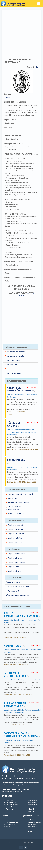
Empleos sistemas (13, 369)
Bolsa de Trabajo (30, 778)
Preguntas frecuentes (34, 822)
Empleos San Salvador (16, 534)
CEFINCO (8, 97)
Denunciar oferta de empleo (18, 595)
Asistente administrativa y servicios (21, 494)
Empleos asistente (14, 571)
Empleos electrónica (14, 373)
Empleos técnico (12, 365)
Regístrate (9, 800)
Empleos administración (16, 562)
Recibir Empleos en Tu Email (18, 587)
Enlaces (30, 831)
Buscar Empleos (14, 582)
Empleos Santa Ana (15, 538)
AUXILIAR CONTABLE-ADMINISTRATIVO (16, 705)
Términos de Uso (14, 591)
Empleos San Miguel (15, 529)
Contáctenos (32, 820)
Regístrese (9, 820)
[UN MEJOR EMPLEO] (13, 3)
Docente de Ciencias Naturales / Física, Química (21, 735)
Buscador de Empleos (26, 294)
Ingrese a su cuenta (12, 822)
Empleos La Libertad (15, 525)
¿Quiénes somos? (33, 824)
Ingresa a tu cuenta (12, 802)
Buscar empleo (32, 804)
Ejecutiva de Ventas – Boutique (19, 502)
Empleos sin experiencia (16, 554)
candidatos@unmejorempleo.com (21, 785)
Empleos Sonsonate (15, 542)
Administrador (13, 498)
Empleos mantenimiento (15, 356)
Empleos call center (15, 558)
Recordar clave (11, 824)
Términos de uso (33, 807)
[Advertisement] (21, 32)
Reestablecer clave (12, 804)
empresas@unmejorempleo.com (12, 791)
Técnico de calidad (13, 424)
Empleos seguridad (13, 360)
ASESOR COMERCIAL (16, 513)
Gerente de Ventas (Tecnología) (20, 389)
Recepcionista (16, 460)
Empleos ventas (14, 567)
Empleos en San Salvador (16, 352)
